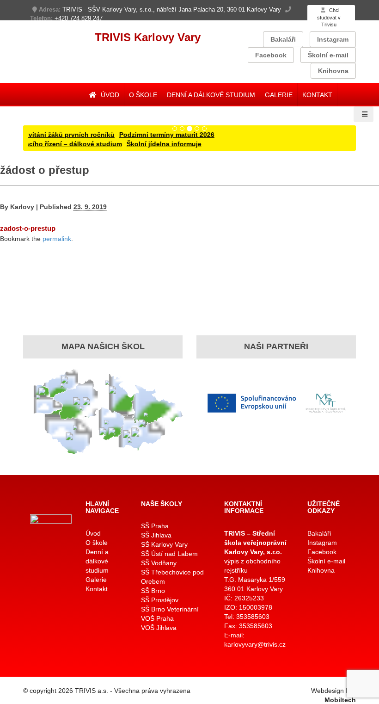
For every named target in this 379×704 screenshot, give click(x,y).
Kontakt (317, 95)
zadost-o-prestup (27, 228)
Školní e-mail (328, 55)
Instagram (332, 39)
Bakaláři (283, 39)
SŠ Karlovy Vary (164, 544)
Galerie (279, 95)
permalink (57, 238)
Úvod (109, 95)
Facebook (271, 55)
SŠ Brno (153, 590)
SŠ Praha (155, 526)
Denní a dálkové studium (211, 95)
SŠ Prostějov (159, 600)
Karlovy (22, 206)
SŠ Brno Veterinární (170, 609)
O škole (143, 95)
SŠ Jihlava (156, 535)
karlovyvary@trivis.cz (255, 644)
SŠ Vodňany (159, 563)
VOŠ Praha (157, 618)
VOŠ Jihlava (159, 627)
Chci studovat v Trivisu (329, 17)
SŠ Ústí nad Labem (169, 553)
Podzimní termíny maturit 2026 (159, 134)
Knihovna (333, 70)
